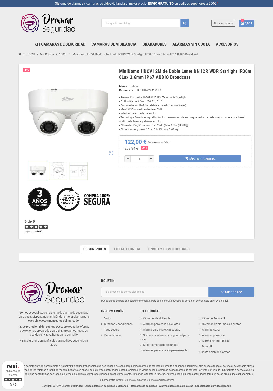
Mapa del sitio (112, 335)
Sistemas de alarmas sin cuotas (221, 324)
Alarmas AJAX (211, 329)
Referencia (126, 90)
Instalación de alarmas (216, 352)
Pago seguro (112, 329)
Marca (123, 86)
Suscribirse (233, 292)
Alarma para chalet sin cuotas (161, 329)
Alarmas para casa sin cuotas (161, 324)
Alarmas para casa (213, 335)
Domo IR (207, 346)
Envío (107, 318)
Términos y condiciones (118, 324)
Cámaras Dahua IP (213, 318)
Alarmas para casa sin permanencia (165, 350)
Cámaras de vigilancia (156, 318)
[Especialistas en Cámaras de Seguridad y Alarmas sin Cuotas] (49, 23)
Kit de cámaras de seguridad (160, 344)
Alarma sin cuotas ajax (216, 340)
